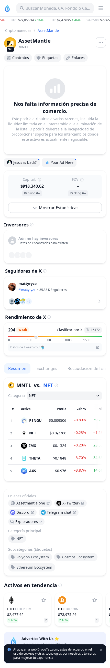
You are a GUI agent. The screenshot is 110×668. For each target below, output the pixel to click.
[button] (55, 20)
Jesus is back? (25, 162)
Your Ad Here (62, 162)
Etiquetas (50, 57)
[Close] (101, 629)
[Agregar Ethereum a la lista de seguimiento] (44, 600)
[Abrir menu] (101, 42)
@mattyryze (27, 290)
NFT (48, 385)
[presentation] (30, 503)
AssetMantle (48, 30)
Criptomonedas (18, 30)
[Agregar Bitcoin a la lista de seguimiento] (95, 600)
